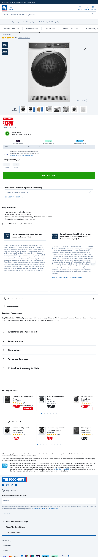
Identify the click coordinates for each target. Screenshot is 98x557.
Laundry (11, 22)
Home (4, 22)
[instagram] (7, 484)
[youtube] (16, 484)
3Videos (14, 110)
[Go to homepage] (4, 7)
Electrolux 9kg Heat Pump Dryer (23, 397)
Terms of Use (6, 550)
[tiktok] (12, 484)
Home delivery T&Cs (76, 277)
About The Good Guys (15, 527)
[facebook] (3, 484)
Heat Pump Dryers (29, 22)
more (83, 109)
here (33, 2)
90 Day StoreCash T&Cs (61, 469)
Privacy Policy (53, 508)
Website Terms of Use (39, 508)
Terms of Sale (6, 545)
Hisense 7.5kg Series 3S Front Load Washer (56, 428)
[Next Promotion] (93, 261)
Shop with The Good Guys (17, 521)
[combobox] (49, 192)
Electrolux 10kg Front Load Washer (21, 428)
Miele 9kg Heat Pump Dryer (55, 397)
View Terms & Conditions (60, 277)
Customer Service (13, 533)
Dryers (18, 22)
